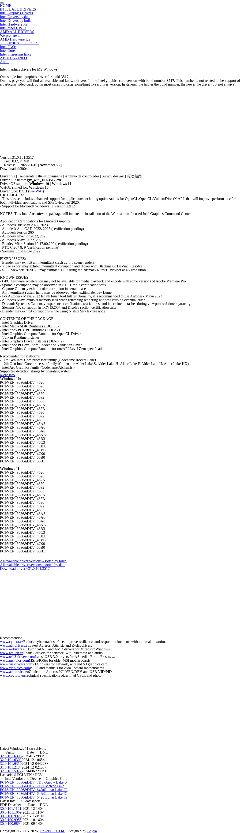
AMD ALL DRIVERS (17, 32)
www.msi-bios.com (14, 660)
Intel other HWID (13, 28)
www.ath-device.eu (14, 672)
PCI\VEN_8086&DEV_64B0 (22, 790)
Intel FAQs (8, 47)
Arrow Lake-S (56, 782)
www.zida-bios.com (15, 668)
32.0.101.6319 (11, 763)
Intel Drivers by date (15, 17)
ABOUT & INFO (13, 58)
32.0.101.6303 (11, 760)
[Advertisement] (120, 119)
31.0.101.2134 (11, 767)
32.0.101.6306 (11, 756)
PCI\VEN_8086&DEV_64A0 (22, 793)
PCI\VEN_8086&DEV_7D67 (22, 782)
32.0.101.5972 (11, 771)
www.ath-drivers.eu (14, 645)
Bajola (92, 831)
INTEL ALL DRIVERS (18, 9)
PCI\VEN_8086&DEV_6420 (22, 797)
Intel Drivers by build (16, 21)
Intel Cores (8, 51)
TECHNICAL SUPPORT (19, 43)
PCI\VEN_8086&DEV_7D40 (22, 786)
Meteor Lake (54, 786)
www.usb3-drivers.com (17, 657)
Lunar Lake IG (56, 790)
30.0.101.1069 (11, 812)
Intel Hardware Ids (14, 24)
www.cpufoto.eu (12, 675)
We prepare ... (10, 36)
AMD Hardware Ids (15, 39)
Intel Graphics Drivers (16, 13)
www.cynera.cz (11, 642)
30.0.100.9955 (11, 820)
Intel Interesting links (15, 54)
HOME (5, 6)
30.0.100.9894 (11, 823)
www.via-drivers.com (16, 664)
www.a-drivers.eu (13, 649)
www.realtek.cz (11, 653)
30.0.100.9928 (11, 816)
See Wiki (36, 191)
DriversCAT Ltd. (52, 831)
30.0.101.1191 (10, 808)
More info (7, 375)
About (4, 62)
